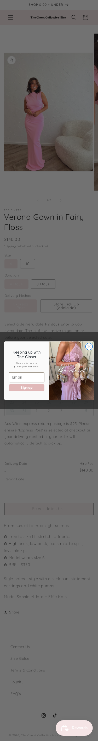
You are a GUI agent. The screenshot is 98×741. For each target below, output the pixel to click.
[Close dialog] (89, 346)
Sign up (26, 388)
